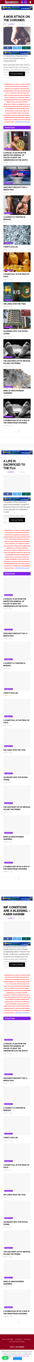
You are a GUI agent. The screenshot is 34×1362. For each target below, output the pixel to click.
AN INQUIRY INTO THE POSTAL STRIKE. (15, 332)
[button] (5, 1358)
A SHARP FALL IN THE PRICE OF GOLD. (16, 275)
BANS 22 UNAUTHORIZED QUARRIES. (13, 391)
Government (27, 1339)
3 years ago (21, 24)
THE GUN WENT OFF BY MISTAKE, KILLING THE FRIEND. (17, 362)
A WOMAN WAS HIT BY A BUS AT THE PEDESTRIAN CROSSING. (16, 421)
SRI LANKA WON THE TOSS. (14, 304)
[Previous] (15, 431)
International (18, 1339)
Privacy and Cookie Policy (21, 1356)
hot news (20, 522)
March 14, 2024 (8, 162)
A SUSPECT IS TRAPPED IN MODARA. (14, 218)
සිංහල (25, 2)
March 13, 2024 (8, 222)
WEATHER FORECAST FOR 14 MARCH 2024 (15, 188)
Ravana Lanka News (7, 1339)
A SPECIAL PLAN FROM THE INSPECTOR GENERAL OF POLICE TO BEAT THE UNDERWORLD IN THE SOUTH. (15, 156)
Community (8, 149)
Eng (22, 2)
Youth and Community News (16, 1341)
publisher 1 (11, 24)
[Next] (18, 431)
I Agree (17, 1359)
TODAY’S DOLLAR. (10, 247)
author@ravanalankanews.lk (22, 122)
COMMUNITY (12, 522)
